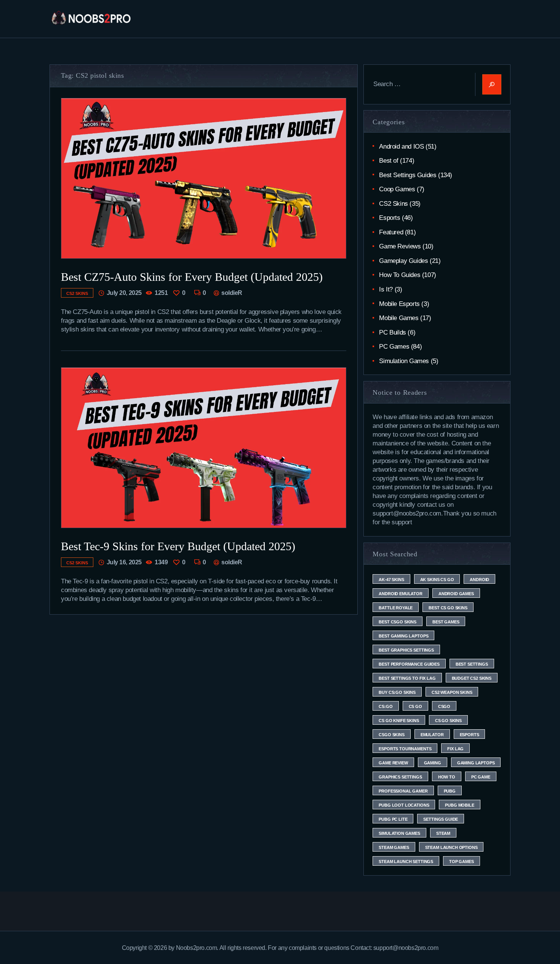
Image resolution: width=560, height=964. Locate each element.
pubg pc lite (393, 819)
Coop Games (397, 189)
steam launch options (451, 847)
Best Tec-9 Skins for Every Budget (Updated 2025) (178, 546)
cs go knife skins (399, 720)
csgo (444, 706)
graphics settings (400, 777)
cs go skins (448, 720)
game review (393, 763)
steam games (394, 847)
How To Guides (399, 275)
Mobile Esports (399, 303)
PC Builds (392, 332)
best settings (472, 664)
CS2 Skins (77, 293)
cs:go (385, 706)
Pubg (450, 791)
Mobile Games (398, 318)
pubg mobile (459, 805)
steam (443, 833)
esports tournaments (405, 748)
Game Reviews (400, 246)
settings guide (440, 819)
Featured (391, 232)
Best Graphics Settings (406, 650)
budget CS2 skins (471, 678)
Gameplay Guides (403, 260)
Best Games (445, 622)
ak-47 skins (391, 579)
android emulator (400, 593)
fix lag (455, 748)
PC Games (394, 346)
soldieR (231, 293)
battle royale (396, 607)
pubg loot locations (404, 805)
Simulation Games (404, 361)
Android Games (456, 593)
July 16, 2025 (124, 562)
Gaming (432, 763)
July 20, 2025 (124, 293)
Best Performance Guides (409, 664)
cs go (415, 706)
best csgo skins (397, 622)
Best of (388, 160)
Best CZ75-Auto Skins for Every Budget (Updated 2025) (192, 277)
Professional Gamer (403, 791)
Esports (389, 217)
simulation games (399, 833)
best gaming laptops (403, 636)
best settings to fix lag (407, 678)
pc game (480, 777)
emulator (432, 734)
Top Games (461, 861)
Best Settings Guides (407, 175)
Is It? (386, 289)
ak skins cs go (437, 579)
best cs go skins (448, 607)
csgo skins (391, 734)
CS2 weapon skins (452, 692)
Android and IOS (401, 146)
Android (479, 579)
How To (446, 777)
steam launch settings (406, 861)
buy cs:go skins (397, 692)
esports (469, 734)
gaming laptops (476, 763)
